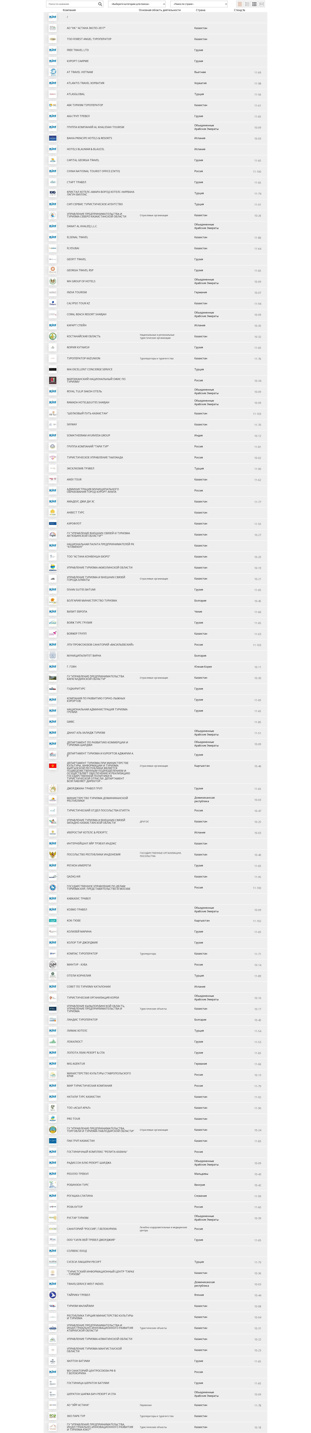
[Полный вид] (247, 4)
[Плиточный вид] (254, 4)
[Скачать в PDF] (261, 4)
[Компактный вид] (239, 4)
